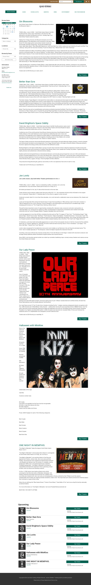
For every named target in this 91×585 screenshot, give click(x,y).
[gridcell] (3, 28)
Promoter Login (8, 87)
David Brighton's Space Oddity (33, 123)
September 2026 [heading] (8, 22)
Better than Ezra (27, 81)
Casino (24, 12)
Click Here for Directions (7, 82)
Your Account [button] (79, 1)
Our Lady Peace (27, 249)
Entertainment (66, 12)
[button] (87, 1)
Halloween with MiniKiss (31, 325)
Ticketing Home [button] (54, 1)
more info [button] (28, 510)
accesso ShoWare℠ (50, 577)
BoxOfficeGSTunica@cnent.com (8, 72)
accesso (70, 577)
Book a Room (11, 11)
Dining (55, 12)
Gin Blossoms (26, 21)
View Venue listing (9, 59)
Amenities (46, 12)
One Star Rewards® (80, 12)
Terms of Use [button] (54, 580)
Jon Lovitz (24, 175)
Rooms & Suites (35, 12)
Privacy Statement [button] (45, 580)
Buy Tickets (83, 75)
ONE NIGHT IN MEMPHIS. (32, 445)
